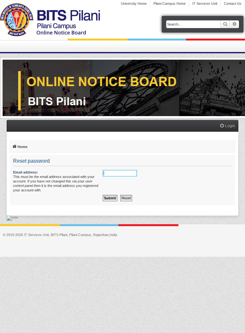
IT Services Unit (204, 3)
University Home (134, 3)
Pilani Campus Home (169, 3)
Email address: (25, 172)
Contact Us (232, 3)
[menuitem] (227, 126)
